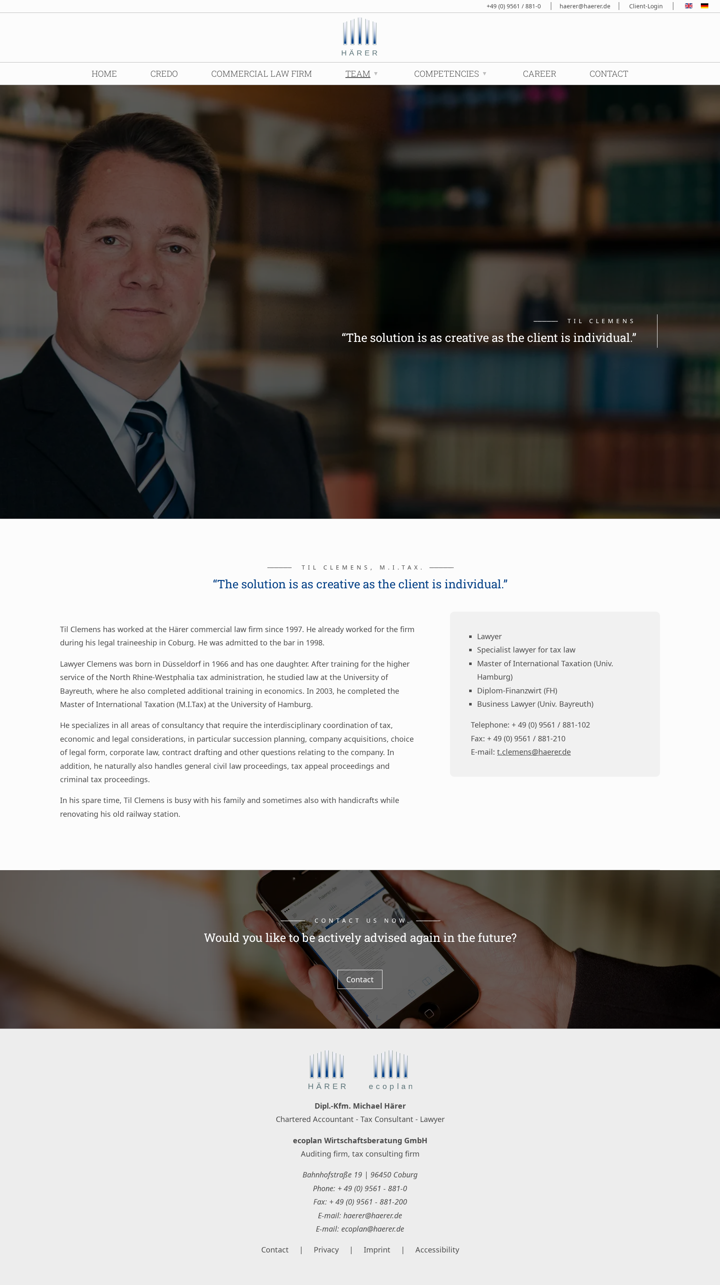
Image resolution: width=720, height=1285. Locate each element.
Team (357, 73)
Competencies (446, 73)
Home (104, 73)
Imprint (377, 1250)
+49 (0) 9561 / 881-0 (514, 6)
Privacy (326, 1250)
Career (539, 73)
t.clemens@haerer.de (534, 752)
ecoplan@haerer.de (372, 1229)
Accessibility (437, 1250)
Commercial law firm (261, 73)
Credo (164, 73)
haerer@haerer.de (585, 6)
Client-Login (646, 6)
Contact (609, 73)
